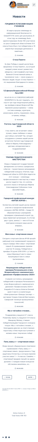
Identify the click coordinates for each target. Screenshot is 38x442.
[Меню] (34, 5)
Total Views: (16, 416)
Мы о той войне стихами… (19, 311)
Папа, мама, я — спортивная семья (19, 342)
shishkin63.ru (5, 390)
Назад (8, 377)
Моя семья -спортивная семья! (19, 234)
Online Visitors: (18, 413)
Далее (30, 377)
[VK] (3, 437)
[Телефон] (6, 437)
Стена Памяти (19, 60)
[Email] (9, 437)
